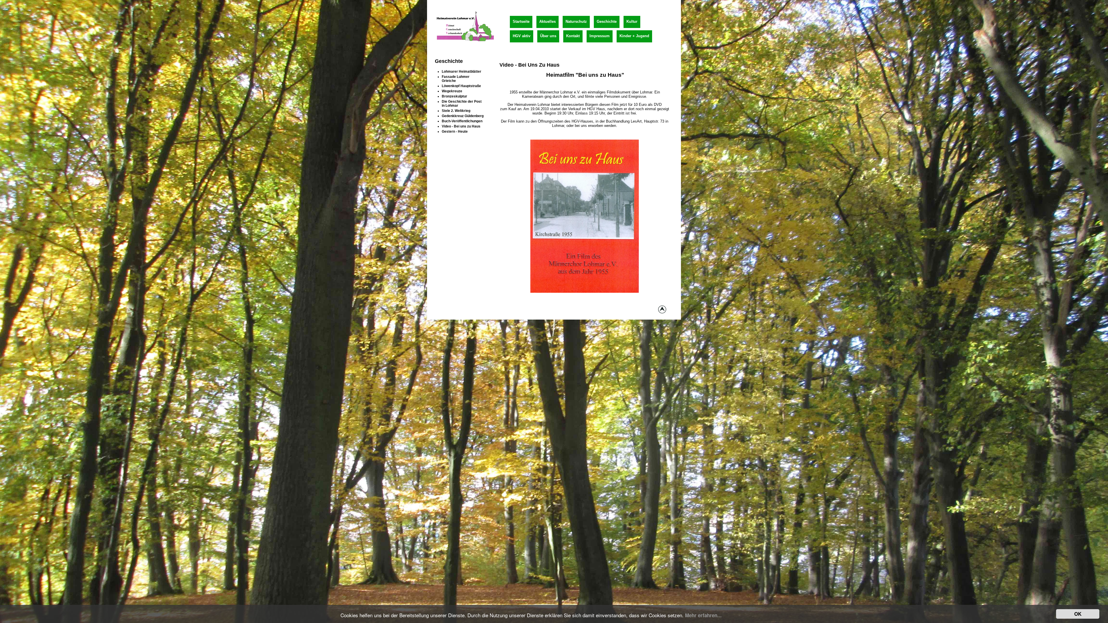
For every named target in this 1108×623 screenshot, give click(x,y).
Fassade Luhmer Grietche (455, 79)
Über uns (548, 36)
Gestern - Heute (455, 132)
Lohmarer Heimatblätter (461, 72)
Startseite (521, 21)
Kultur (631, 21)
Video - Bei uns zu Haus (461, 126)
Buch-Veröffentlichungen (462, 121)
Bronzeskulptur (454, 96)
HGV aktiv (521, 36)
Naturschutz (576, 21)
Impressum (599, 36)
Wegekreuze (452, 91)
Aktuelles (547, 21)
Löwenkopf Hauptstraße (461, 86)
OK (1077, 613)
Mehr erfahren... (703, 615)
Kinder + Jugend (634, 36)
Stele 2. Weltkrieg (456, 111)
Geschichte (607, 21)
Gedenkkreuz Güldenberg (463, 116)
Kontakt (573, 36)
